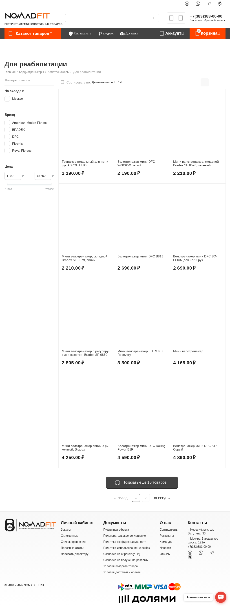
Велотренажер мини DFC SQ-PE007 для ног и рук (195, 258)
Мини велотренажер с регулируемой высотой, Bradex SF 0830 (86, 353)
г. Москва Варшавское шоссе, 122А (203, 540)
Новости (165, 548)
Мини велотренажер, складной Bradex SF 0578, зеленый (196, 163)
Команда (166, 541)
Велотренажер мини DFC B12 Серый (195, 447)
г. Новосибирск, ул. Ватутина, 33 (201, 531)
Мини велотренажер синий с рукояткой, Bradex (85, 447)
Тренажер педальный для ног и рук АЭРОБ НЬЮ (85, 163)
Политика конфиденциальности (124, 541)
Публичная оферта (116, 529)
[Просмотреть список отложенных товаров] (171, 19)
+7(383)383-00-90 (206, 16)
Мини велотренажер (188, 351)
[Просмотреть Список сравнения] (180, 19)
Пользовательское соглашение (124, 535)
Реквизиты (167, 535)
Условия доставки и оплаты (122, 572)
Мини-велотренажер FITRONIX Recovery (140, 353)
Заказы (66, 529)
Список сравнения (73, 541)
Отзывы (165, 554)
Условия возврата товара (120, 566)
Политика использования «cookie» (126, 548)
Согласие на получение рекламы (125, 560)
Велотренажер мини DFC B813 (140, 256)
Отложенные (69, 535)
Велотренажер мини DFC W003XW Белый (136, 163)
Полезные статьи (72, 548)
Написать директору (74, 554)
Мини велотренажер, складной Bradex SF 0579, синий (84, 258)
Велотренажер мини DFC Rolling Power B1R (141, 447)
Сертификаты (169, 529)
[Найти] (154, 18)
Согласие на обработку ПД (121, 554)
